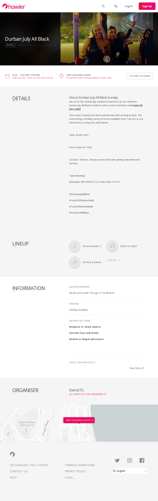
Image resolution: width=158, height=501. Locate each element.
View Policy (135, 368)
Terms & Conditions (80, 465)
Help (13, 477)
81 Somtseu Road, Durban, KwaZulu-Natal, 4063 (88, 78)
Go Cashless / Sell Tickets (29, 465)
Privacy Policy (75, 471)
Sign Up (147, 6)
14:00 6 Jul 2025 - (32, 78)
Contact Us (18, 471)
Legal (69, 477)
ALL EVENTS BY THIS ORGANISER (86, 394)
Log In (129, 6)
